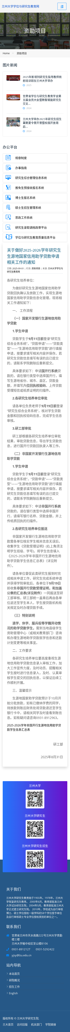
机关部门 (36, 1024)
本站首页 (14, 973)
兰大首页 (8, 1024)
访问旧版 (22, 1024)
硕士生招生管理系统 (28, 208)
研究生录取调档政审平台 (31, 228)
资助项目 (22, 53)
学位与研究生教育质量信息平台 (35, 237)
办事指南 (21, 168)
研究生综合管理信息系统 (31, 178)
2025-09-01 (18, 268)
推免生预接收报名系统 (29, 188)
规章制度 (21, 158)
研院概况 (14, 980)
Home (6, 53)
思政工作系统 (23, 218)
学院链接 (50, 1024)
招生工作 (14, 986)
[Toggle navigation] (61, 6)
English (13, 993)
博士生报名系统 (25, 198)
